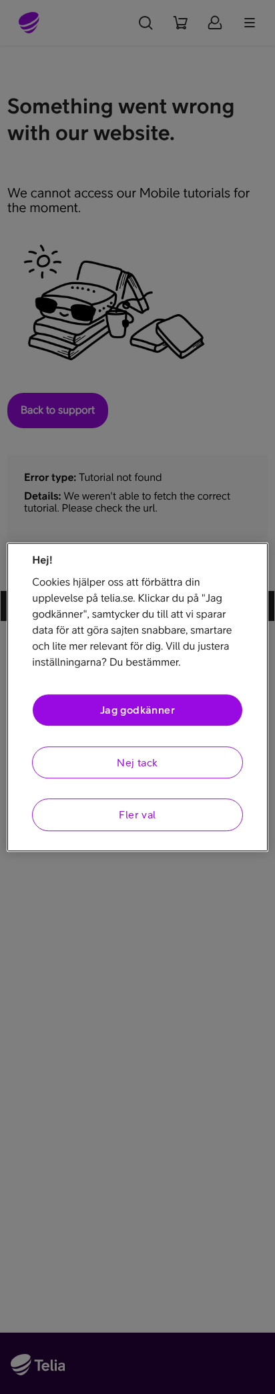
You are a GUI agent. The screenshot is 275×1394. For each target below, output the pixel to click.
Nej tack (137, 762)
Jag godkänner (137, 710)
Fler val (137, 814)
